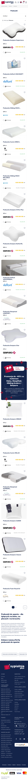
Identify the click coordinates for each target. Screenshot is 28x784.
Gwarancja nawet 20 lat (20, 682)
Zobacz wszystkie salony (6, 757)
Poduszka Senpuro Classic (12, 555)
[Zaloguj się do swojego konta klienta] (18, 2)
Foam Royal (17, 711)
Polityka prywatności (6, 729)
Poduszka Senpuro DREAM (12, 419)
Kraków (9, 764)
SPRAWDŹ (13, 395)
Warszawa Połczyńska (6, 734)
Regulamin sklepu (5, 727)
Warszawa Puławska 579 (6, 738)
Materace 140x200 (5, 703)
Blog (2, 678)
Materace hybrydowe (5, 692)
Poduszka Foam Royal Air (11, 588)
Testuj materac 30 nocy (20, 676)
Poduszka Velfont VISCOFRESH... (9, 278)
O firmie (3, 676)
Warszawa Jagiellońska (6, 744)
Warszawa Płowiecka (5, 736)
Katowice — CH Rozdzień (6, 753)
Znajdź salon (4, 682)
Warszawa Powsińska (6, 742)
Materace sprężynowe (6, 690)
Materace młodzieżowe (6, 702)
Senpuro (16, 707)
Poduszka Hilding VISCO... (11, 108)
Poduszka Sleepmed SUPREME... (10, 487)
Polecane (11, 20)
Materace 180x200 (5, 707)
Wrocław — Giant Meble (6, 755)
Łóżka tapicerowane (19, 691)
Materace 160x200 (5, 705)
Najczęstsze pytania (5, 720)
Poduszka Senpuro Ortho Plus (13, 210)
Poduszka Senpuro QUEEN (12, 521)
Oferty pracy (4, 680)
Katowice (19, 764)
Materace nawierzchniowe (7, 700)
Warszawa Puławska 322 (6, 740)
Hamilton (17, 706)
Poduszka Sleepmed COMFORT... (10, 312)
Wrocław (24, 764)
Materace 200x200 (5, 709)
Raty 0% (16, 680)
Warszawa (4, 764)
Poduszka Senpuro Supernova (13, 40)
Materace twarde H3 (5, 714)
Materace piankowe (5, 689)
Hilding (16, 702)
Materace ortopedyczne (6, 694)
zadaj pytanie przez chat (22, 726)
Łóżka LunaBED (18, 689)
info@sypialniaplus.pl (20, 723)
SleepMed (17, 704)
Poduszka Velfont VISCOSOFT (13, 74)
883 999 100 (18, 721)
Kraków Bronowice (5, 747)
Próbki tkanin (18, 684)
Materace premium (5, 698)
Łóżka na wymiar (18, 696)
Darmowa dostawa (19, 678)
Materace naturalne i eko (6, 696)
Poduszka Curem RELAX (11, 453)
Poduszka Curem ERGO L (11, 142)
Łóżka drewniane (18, 693)
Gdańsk (13, 764)
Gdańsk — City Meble (6, 751)
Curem (16, 709)
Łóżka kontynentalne (19, 695)
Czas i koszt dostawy (6, 722)
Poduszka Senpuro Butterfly (13, 244)
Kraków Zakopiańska (5, 749)
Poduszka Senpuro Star (11, 345)
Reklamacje (3, 725)
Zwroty (2, 723)
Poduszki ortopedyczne (10, 654)
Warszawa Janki (4, 746)
